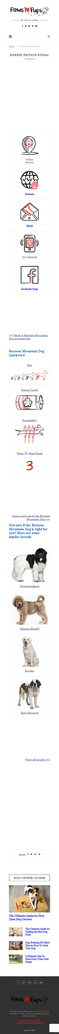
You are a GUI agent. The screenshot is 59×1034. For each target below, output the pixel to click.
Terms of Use (27, 1023)
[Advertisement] (29, 785)
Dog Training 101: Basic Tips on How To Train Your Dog (37, 945)
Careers (19, 1023)
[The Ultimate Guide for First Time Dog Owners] (29, 887)
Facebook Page (29, 288)
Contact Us (22, 1020)
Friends (37, 1020)
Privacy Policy (38, 1023)
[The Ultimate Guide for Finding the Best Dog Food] (16, 929)
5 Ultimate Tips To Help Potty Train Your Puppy (37, 959)
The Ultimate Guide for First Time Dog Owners (26, 917)
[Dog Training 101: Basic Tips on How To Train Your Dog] (16, 943)
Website (29, 194)
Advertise (31, 1020)
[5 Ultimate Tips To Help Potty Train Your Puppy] (16, 956)
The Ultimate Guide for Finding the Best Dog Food (37, 931)
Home (12, 46)
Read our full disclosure (40, 1011)
